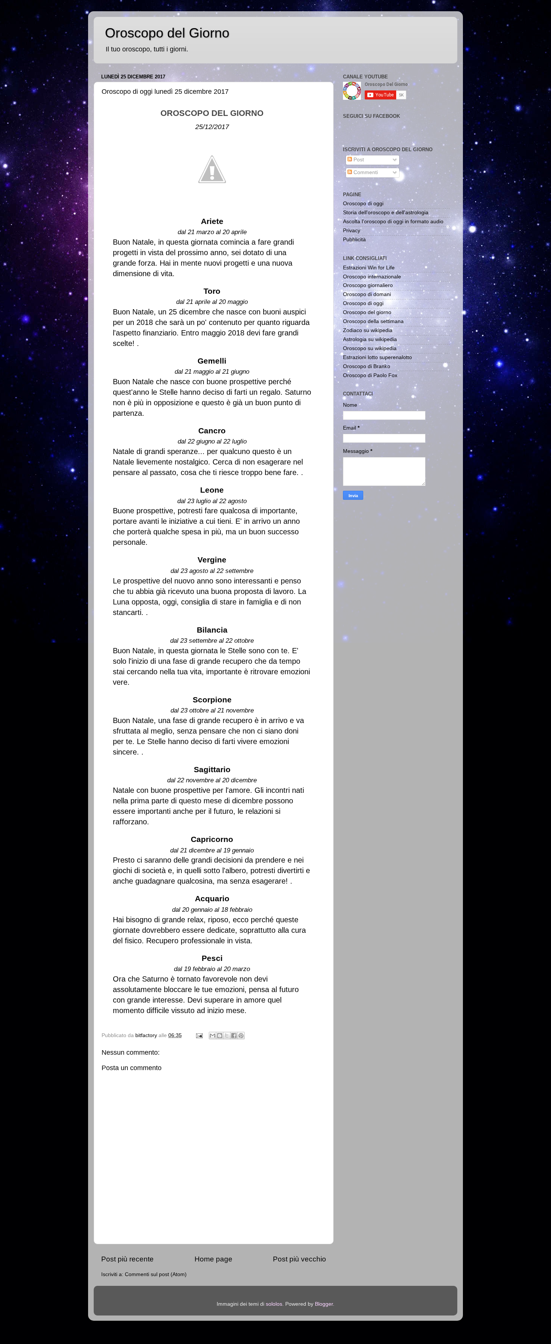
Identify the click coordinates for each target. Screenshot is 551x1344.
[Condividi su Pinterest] (241, 1035)
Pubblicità (354, 239)
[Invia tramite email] (212, 1035)
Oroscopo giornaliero (368, 285)
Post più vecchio (299, 1259)
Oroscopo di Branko (366, 366)
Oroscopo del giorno (367, 312)
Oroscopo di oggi (363, 203)
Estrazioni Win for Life (369, 268)
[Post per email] (198, 1035)
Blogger (324, 1304)
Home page (213, 1259)
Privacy (351, 230)
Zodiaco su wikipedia (367, 330)
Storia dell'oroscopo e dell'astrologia (385, 212)
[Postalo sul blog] (219, 1035)
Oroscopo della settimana (373, 321)
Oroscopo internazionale (372, 277)
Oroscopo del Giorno (167, 33)
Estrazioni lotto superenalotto (377, 357)
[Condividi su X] (227, 1035)
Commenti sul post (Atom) (156, 1274)
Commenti (365, 172)
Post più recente (127, 1259)
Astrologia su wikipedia (370, 339)
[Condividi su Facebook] (234, 1035)
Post (358, 159)
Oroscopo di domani (367, 294)
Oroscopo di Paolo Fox (370, 375)
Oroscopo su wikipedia (370, 348)
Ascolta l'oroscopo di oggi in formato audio (393, 221)
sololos (274, 1304)
